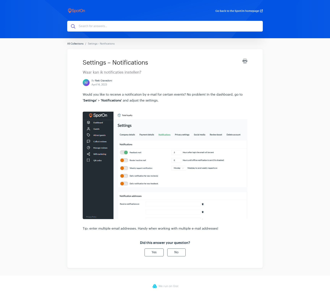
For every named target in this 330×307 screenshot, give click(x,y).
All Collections (75, 43)
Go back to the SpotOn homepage (237, 11)
